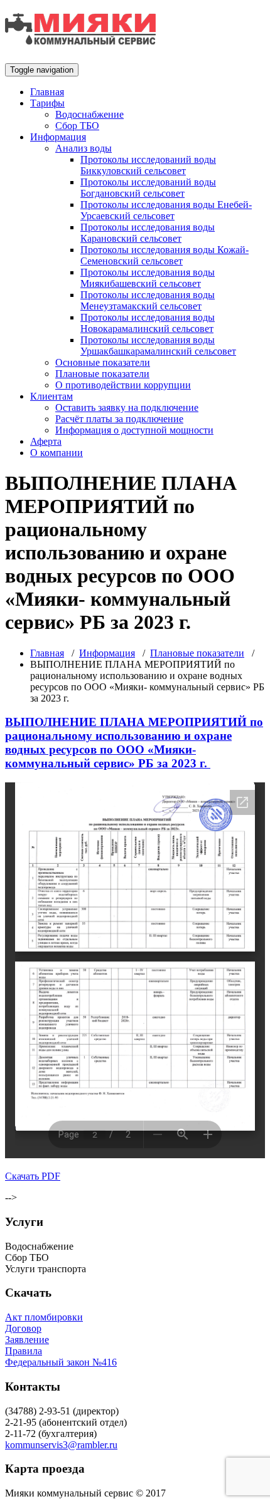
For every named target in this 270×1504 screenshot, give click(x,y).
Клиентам (51, 396)
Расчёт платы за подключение (119, 418)
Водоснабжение (89, 114)
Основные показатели (102, 362)
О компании (56, 452)
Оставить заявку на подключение (126, 407)
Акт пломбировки (44, 1317)
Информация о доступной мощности (134, 430)
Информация (58, 137)
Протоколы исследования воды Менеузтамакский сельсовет (147, 300)
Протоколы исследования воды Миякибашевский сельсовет (147, 278)
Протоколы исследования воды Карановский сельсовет (147, 233)
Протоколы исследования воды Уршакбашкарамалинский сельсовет (158, 345)
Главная (47, 91)
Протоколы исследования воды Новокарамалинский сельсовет (147, 323)
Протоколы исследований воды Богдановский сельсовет (148, 188)
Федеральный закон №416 (61, 1362)
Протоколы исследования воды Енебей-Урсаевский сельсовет (166, 210)
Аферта (46, 441)
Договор (23, 1328)
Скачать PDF (32, 1176)
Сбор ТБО (77, 125)
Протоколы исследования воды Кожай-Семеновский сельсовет (164, 255)
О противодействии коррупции (123, 385)
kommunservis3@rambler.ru (61, 1444)
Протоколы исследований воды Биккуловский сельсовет (148, 165)
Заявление (27, 1339)
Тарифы (47, 103)
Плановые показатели (102, 373)
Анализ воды (83, 148)
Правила (23, 1351)
